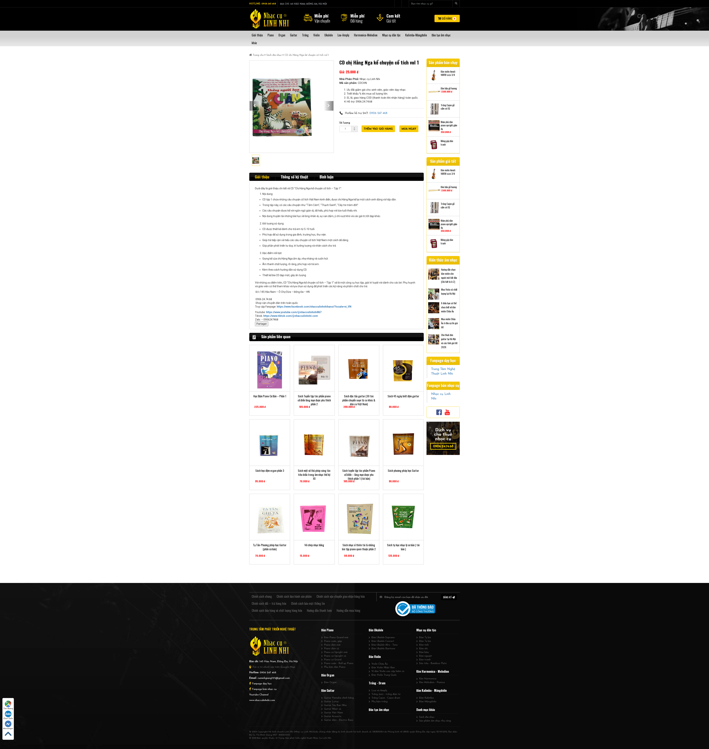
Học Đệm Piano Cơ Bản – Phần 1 (269, 396)
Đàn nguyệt (425, 656)
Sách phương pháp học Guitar (403, 470)
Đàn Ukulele (376, 630)
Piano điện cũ (331, 648)
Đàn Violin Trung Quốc (384, 675)
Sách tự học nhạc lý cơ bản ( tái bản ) (403, 547)
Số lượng (344, 123)
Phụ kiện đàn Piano (334, 667)
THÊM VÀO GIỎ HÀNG (378, 129)
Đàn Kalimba (426, 698)
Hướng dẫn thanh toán (319, 610)
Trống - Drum (377, 683)
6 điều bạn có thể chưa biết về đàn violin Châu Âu (448, 307)
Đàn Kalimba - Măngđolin (431, 690)
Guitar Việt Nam (333, 713)
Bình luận (326, 177)
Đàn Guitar (328, 690)
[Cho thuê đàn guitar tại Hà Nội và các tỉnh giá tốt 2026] (433, 339)
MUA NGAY (409, 129)
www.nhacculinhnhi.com (262, 700)
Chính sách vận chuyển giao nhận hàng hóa (340, 596)
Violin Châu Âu (379, 664)
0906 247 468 (378, 113)
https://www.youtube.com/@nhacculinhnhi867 (293, 312)
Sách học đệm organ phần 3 (269, 470)
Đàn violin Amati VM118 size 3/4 (448, 73)
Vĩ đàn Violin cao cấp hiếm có (387, 671)
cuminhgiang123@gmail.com (274, 678)
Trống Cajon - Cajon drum (385, 698)
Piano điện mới (332, 645)
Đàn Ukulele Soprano (383, 637)
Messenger (8, 729)
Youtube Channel (258, 694)
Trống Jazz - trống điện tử (385, 694)
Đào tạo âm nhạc (379, 709)
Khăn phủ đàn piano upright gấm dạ (449, 125)
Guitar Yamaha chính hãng (339, 698)
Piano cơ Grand (332, 659)
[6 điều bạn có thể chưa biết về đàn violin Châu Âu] (433, 307)
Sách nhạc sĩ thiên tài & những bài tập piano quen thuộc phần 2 (359, 547)
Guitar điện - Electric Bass (338, 720)
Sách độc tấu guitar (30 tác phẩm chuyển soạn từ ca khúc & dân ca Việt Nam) (358, 398)
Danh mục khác (425, 709)
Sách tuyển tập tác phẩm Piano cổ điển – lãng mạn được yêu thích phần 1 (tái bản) (358, 473)
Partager (261, 323)
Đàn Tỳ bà (425, 637)
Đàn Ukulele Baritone (383, 648)
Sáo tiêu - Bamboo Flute (433, 663)
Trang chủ (258, 55)
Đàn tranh (425, 659)
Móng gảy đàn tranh (447, 142)
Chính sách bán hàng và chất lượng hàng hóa (277, 610)
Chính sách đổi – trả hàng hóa (269, 603)
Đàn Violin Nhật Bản (383, 667)
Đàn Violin (375, 656)
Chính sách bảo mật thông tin (308, 603)
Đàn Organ (327, 675)
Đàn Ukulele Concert (382, 641)
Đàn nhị (423, 648)
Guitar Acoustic (332, 716)
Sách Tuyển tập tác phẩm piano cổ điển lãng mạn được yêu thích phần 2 (314, 398)
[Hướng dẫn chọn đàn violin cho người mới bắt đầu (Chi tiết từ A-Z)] (433, 274)
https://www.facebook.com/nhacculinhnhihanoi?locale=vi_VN (314, 306)
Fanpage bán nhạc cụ (264, 689)
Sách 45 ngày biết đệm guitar (403, 396)
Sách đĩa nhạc (274, 55)
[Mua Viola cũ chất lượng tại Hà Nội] (433, 294)
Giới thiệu (262, 177)
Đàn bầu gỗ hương (449, 88)
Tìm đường (8, 709)
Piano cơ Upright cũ (335, 656)
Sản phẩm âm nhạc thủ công (435, 721)
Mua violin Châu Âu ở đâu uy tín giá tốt (449, 323)
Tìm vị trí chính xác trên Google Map (273, 667)
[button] (254, 106)
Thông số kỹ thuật (294, 177)
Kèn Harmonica (427, 679)
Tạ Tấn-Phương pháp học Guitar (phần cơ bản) (269, 547)
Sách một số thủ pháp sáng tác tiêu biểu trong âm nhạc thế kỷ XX (314, 473)
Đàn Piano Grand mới (336, 637)
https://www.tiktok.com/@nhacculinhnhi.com (290, 315)
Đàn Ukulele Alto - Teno (384, 645)
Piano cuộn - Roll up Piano (338, 663)
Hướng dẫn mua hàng (348, 610)
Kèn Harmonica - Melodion (432, 671)
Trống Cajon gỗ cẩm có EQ (448, 106)
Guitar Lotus (331, 701)
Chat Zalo (8, 719)
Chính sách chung (262, 596)
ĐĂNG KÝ (447, 597)
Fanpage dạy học (262, 683)
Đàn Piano (327, 630)
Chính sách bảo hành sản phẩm (294, 596)
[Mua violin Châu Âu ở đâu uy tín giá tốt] (433, 323)
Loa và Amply (379, 690)
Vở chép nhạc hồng (314, 545)
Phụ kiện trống (379, 701)
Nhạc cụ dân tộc (426, 630)
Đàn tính (424, 645)
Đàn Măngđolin (427, 701)
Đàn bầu (424, 652)
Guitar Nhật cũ (332, 709)
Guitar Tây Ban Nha (335, 705)
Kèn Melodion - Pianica (432, 682)
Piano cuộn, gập (333, 641)
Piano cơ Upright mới (335, 652)
